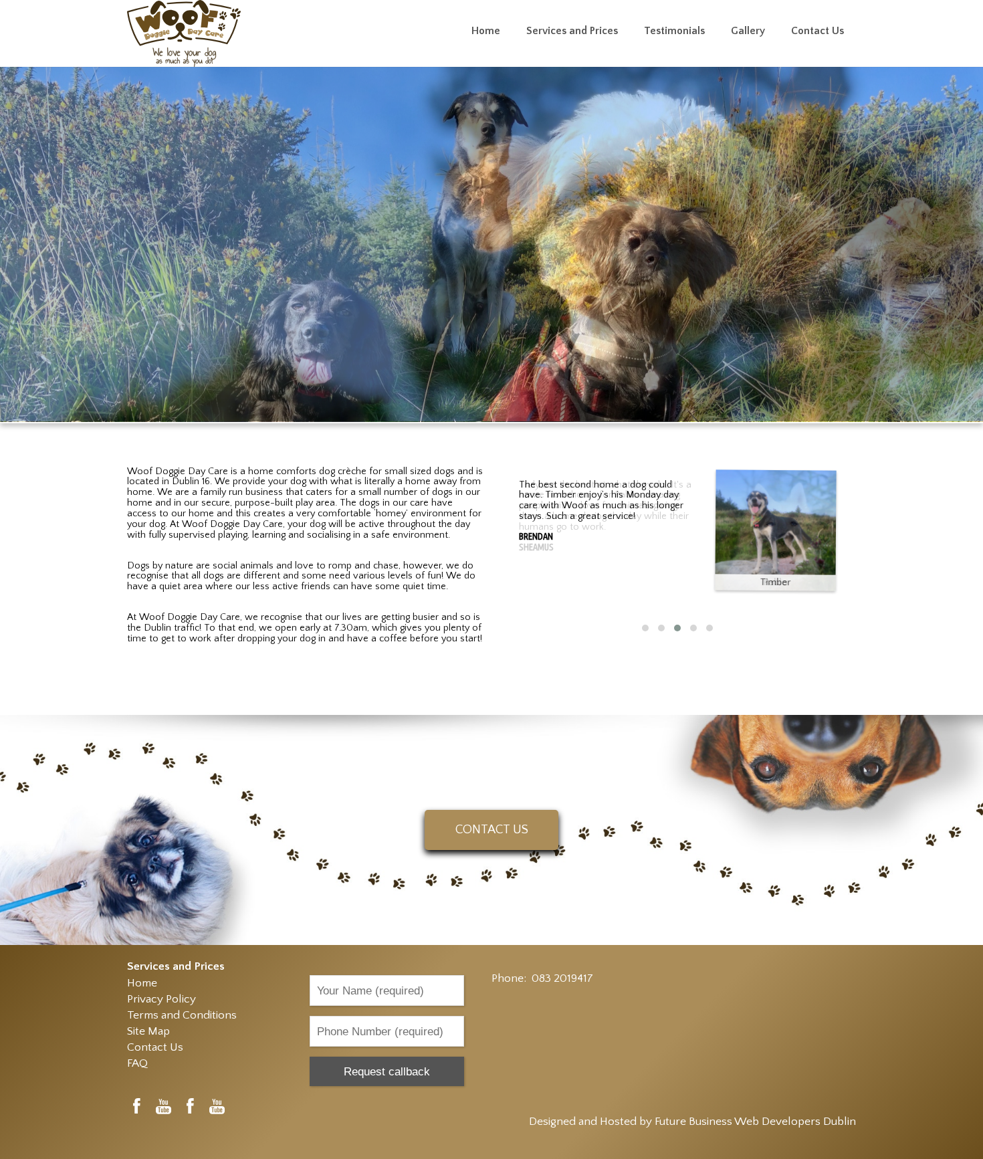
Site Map (148, 1031)
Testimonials (674, 31)
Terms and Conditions (182, 1015)
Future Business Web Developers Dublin (755, 1121)
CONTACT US (491, 830)
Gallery (748, 31)
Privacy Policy (161, 998)
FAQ (137, 1063)
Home (485, 31)
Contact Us (817, 31)
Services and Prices (572, 31)
